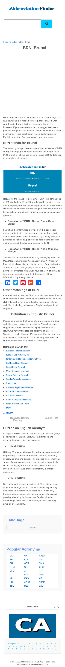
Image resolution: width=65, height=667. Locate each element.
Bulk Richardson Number (17, 391)
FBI (11, 559)
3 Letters (13, 42)
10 (55, 644)
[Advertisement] (32, 83)
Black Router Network (15, 367)
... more (8, 412)
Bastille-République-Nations (18, 379)
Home (5, 42)
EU (11, 563)
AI (25, 570)
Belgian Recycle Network (17, 375)
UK (25, 555)
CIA (26, 559)
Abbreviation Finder (28, 662)
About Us (44, 664)
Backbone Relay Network (17, 363)
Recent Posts (32, 607)
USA (12, 555)
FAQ (26, 578)
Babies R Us (51, 418)
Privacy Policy (34, 664)
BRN (21, 42)
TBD (12, 586)
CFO (12, 570)
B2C (41, 586)
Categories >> (14, 644)
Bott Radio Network (14, 395)
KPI (11, 578)
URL (26, 567)
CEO (41, 567)
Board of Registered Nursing (18, 399)
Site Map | (41, 662)
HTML (13, 567)
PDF (12, 582)
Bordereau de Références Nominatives (23, 359)
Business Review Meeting (19, 419)
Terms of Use (22, 664)
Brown (8, 408)
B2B (26, 586)
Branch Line (11, 383)
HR (40, 570)
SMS (41, 563)
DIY (26, 574)
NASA (42, 555)
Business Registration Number (19, 387)
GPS (41, 574)
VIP (40, 578)
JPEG (27, 582)
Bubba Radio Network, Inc (17, 355)
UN (40, 559)
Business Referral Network (18, 351)
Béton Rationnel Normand (17, 371)
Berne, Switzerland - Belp (17, 404)
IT (11, 574)
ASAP (42, 582)
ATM (26, 563)
